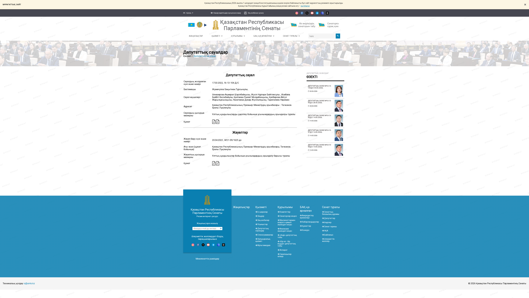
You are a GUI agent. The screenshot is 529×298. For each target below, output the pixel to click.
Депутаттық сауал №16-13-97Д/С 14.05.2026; (319, 131)
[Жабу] (525, 4)
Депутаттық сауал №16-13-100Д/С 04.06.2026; (319, 87)
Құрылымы (285, 207)
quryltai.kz (305, 6)
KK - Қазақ (187, 13)
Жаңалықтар (241, 207)
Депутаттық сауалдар (205, 56)
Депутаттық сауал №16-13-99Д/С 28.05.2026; (319, 102)
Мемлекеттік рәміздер (207, 258)
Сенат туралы (331, 207)
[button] (225, 13)
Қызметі (261, 207)
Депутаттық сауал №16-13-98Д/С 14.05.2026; (319, 146)
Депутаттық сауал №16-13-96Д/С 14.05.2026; (319, 116)
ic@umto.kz (29, 283)
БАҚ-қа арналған (306, 208)
